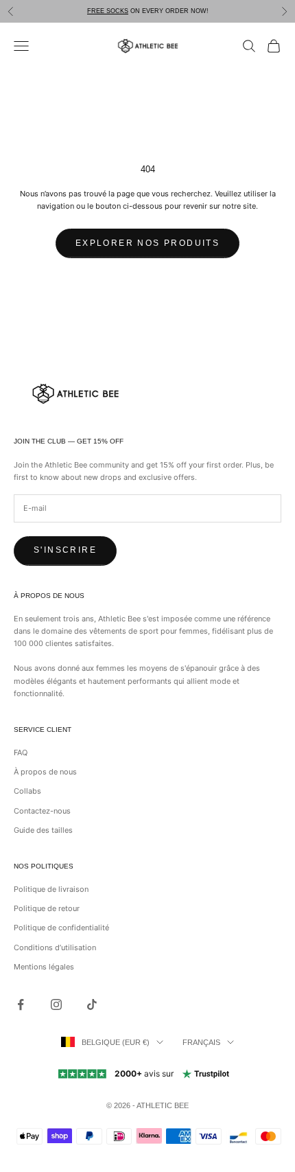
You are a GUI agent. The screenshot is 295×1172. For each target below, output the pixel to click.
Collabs (27, 791)
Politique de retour (47, 908)
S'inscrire (65, 550)
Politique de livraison (51, 889)
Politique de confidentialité (61, 927)
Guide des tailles (43, 830)
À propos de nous (45, 772)
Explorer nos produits (147, 243)
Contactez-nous (42, 811)
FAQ (20, 752)
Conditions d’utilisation (55, 947)
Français (201, 1042)
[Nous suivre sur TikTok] (92, 1004)
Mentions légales (44, 967)
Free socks (107, 11)
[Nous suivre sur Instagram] (56, 1004)
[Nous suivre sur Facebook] (20, 1004)
